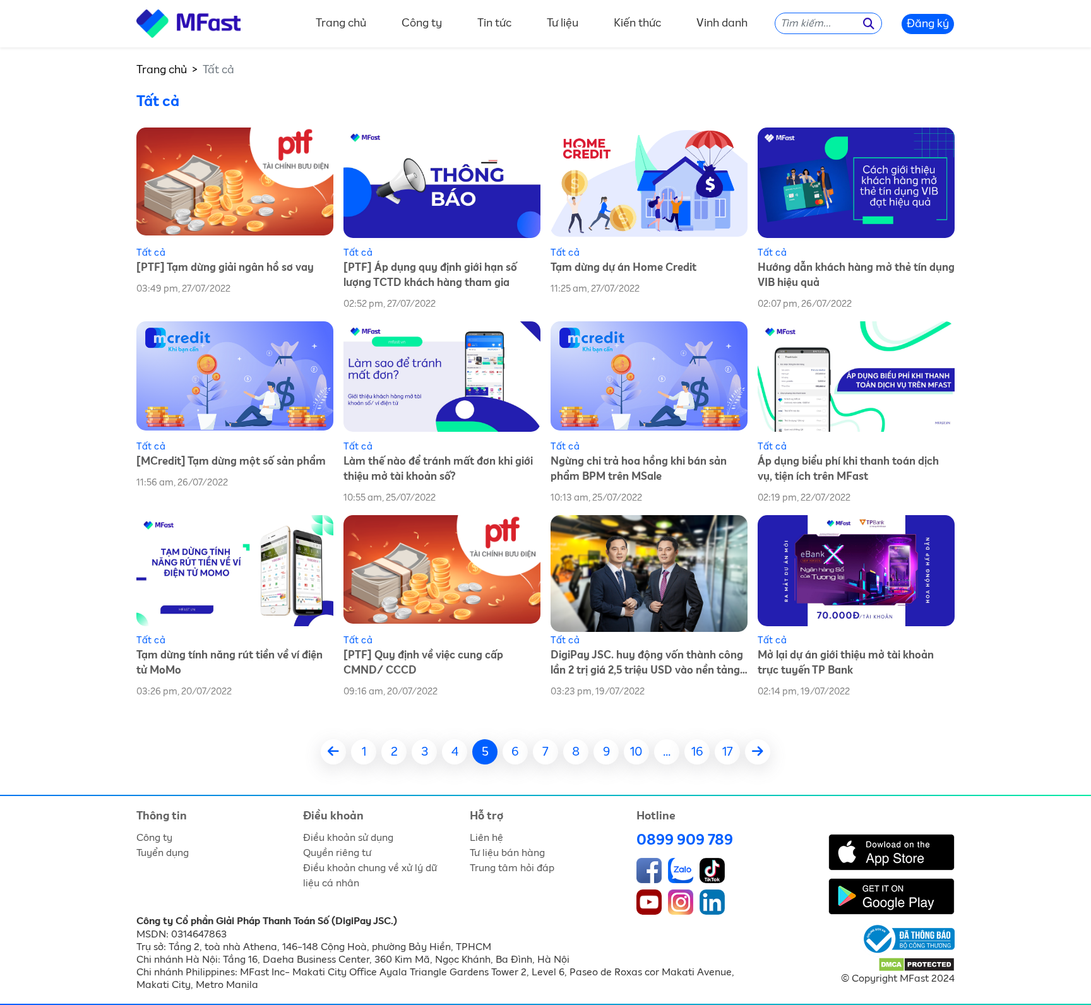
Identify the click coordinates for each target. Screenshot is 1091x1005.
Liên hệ (486, 838)
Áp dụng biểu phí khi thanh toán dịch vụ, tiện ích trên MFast (848, 469)
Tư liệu (562, 24)
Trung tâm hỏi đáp (512, 868)
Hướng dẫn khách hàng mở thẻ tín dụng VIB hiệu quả (856, 275)
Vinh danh (722, 24)
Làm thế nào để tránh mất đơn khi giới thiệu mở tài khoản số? (438, 469)
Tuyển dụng (162, 853)
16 (697, 752)
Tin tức (494, 24)
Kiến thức (637, 24)
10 (636, 752)
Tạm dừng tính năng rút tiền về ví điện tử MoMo (229, 663)
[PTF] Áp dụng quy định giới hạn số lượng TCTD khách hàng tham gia (430, 275)
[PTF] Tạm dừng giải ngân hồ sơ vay (225, 268)
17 (727, 752)
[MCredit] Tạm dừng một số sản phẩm (231, 461)
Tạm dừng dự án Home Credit (623, 268)
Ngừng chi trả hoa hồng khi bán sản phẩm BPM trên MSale (639, 469)
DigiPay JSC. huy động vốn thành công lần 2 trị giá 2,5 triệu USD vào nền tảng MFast (647, 664)
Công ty (422, 24)
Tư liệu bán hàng (507, 853)
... (667, 752)
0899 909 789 (684, 840)
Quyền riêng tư (337, 853)
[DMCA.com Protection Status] (916, 964)
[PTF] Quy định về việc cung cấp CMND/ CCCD (423, 663)
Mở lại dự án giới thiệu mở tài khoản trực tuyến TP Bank (846, 663)
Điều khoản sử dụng (348, 838)
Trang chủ (341, 24)
